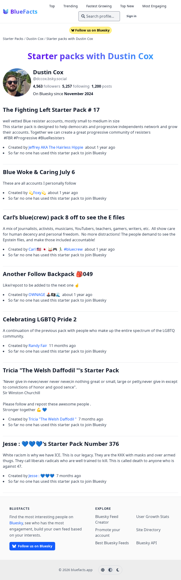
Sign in (131, 16)
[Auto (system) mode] (110, 570)
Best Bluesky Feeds (112, 542)
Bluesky (16, 523)
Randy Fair (38, 345)
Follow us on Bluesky (92, 30)
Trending (70, 6)
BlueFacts (23, 11)
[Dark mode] (118, 570)
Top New (127, 6)
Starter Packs (13, 38)
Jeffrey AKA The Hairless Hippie (56, 147)
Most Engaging (154, 6)
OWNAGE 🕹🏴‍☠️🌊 (45, 294)
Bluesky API (146, 542)
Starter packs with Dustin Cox (69, 38)
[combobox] (99, 16)
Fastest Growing (99, 6)
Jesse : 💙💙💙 (42, 475)
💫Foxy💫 (38, 192)
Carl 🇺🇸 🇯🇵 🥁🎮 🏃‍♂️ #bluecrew (56, 249)
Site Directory (148, 529)
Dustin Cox (34, 38)
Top (52, 6)
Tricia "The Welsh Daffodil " (53, 419)
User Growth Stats (152, 516)
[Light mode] (102, 570)
